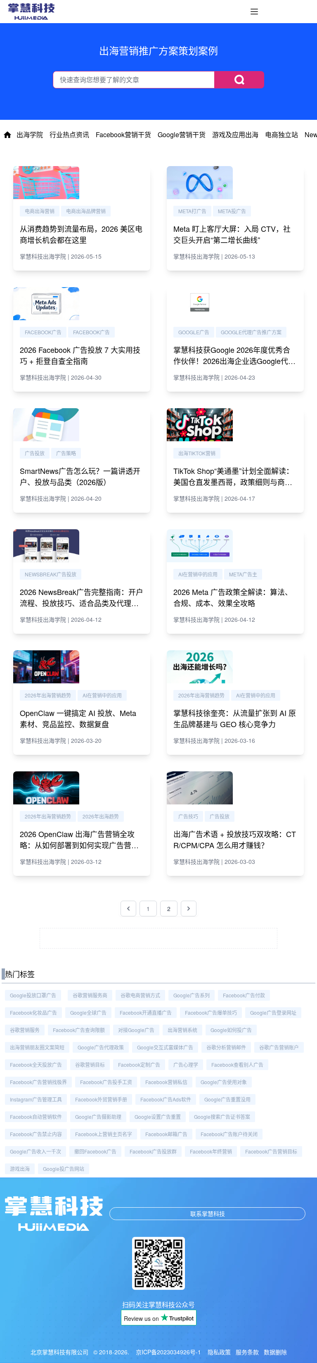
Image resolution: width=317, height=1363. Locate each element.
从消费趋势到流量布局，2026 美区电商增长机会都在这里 (81, 234)
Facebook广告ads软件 (165, 1099)
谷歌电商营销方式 (140, 995)
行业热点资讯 (69, 134)
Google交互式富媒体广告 (165, 1047)
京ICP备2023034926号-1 (168, 1352)
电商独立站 (281, 134)
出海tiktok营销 (196, 453)
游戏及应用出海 (235, 134)
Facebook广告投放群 (153, 1151)
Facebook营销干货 (123, 134)
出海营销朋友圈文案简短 (37, 1047)
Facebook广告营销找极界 (38, 1081)
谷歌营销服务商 (90, 995)
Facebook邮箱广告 (166, 1133)
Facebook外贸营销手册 (101, 1099)
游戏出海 (20, 1168)
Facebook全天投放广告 (36, 1064)
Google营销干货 (182, 134)
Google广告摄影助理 (98, 1116)
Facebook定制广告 (139, 1064)
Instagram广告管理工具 (36, 1099)
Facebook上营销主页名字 (103, 1133)
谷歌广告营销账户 (279, 1047)
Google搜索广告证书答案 (222, 1116)
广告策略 (66, 453)
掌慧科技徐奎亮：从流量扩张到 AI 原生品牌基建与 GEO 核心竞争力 (234, 718)
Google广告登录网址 (273, 1012)
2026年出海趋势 (101, 816)
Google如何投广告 (231, 1029)
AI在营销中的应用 (198, 574)
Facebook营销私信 (166, 1081)
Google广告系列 (191, 995)
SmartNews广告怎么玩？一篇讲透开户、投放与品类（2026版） (80, 476)
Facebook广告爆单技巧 (211, 1012)
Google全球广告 (88, 1012)
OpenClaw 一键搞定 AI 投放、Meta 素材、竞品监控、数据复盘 (78, 718)
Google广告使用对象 (224, 1081)
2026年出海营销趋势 (48, 695)
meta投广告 (232, 210)
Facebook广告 (43, 331)
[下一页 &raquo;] (188, 908)
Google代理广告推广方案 (251, 331)
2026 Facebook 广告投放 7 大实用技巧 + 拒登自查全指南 (80, 355)
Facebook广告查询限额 (79, 1029)
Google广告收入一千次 (35, 1151)
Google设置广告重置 (158, 1116)
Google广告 (193, 331)
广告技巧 (188, 816)
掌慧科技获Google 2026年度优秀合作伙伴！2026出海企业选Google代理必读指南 (234, 360)
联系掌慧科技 (207, 1213)
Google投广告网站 (63, 1168)
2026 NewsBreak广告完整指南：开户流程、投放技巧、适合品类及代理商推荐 (81, 602)
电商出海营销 (39, 210)
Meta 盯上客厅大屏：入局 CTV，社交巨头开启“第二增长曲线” (232, 234)
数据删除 (275, 1352)
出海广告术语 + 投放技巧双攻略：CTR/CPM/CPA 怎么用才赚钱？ (234, 839)
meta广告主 (243, 574)
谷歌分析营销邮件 (226, 1047)
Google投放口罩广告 (33, 995)
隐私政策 (219, 1352)
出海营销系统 (182, 1029)
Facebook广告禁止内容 (36, 1133)
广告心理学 (185, 1064)
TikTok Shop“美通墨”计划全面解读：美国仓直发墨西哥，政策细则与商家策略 (233, 481)
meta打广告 (192, 210)
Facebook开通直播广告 (146, 1012)
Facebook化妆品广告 (33, 1012)
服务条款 (247, 1352)
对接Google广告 (136, 1029)
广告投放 (35, 453)
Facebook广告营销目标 (271, 1151)
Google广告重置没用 (227, 1099)
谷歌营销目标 (90, 1064)
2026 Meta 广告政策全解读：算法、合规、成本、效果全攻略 (232, 597)
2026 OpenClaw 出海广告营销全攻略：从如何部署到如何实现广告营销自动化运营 (79, 844)
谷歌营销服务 (25, 1029)
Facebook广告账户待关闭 (229, 1133)
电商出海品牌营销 (86, 210)
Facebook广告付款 (244, 995)
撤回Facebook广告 (95, 1151)
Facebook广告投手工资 (106, 1081)
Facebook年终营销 (211, 1151)
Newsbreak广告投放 (50, 574)
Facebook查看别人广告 (237, 1064)
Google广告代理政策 (101, 1047)
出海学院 (30, 134)
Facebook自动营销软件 (36, 1116)
